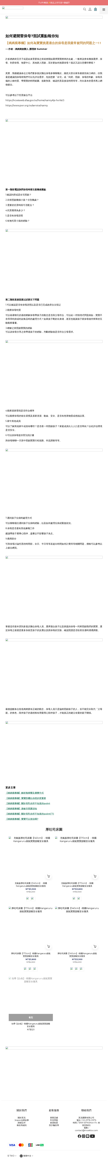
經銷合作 (22, 1122)
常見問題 (54, 1120)
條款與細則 (22, 1125)
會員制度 (54, 1122)
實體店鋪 (54, 1117)
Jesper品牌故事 (21, 1120)
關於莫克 (22, 1117)
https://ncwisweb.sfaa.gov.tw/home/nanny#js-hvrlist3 (34, 100)
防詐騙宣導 (54, 1125)
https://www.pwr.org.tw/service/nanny (26, 105)
